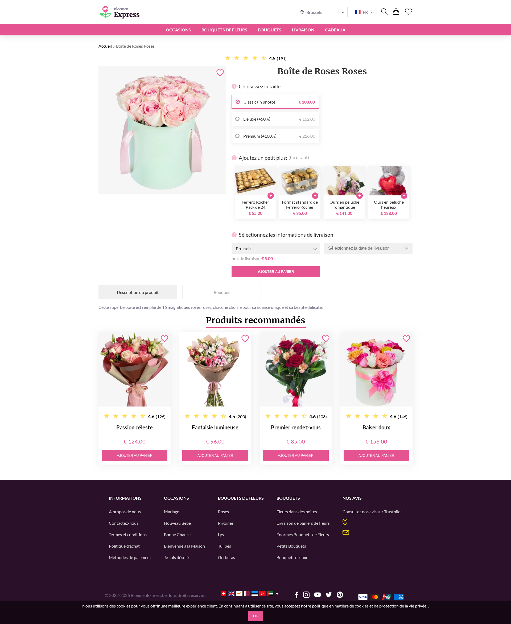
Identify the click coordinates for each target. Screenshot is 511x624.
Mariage (171, 511)
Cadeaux (335, 29)
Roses (223, 511)
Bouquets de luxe (292, 557)
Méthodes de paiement (130, 557)
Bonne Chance (177, 534)
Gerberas (226, 557)
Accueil (105, 45)
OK (255, 616)
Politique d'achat (124, 545)
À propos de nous (125, 511)
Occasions (178, 29)
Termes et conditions (128, 534)
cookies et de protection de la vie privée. (391, 605)
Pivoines (226, 523)
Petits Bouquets (291, 545)
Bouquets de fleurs (224, 29)
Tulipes (224, 545)
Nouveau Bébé (177, 523)
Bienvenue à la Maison (184, 545)
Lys (221, 534)
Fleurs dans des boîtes (297, 511)
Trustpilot (393, 511)
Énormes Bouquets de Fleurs (303, 534)
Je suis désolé (176, 557)
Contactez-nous (123, 523)
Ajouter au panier (276, 272)
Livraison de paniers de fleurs (303, 523)
